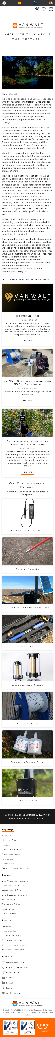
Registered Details (11, 931)
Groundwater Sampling (13, 885)
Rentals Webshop (10, 914)
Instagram (10, 988)
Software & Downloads (13, 949)
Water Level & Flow (12, 890)
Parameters (7, 859)
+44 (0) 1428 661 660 (17, 967)
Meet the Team (9, 840)
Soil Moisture (8, 899)
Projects (6, 845)
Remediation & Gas (11, 904)
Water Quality (9, 909)
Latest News (8, 863)
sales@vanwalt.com (15, 962)
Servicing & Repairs (11, 854)
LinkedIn (10, 983)
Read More (27, 340)
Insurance (6, 926)
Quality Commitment (12, 849)
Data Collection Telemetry (15, 881)
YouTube (10, 978)
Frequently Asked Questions (15, 868)
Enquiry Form (12, 973)
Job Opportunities (15, 993)
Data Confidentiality (12, 940)
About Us (6, 835)
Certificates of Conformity (15, 945)
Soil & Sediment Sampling (14, 895)
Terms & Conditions (11, 935)
